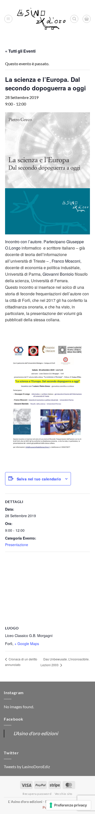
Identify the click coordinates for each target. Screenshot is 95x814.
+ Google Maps (26, 643)
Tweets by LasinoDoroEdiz (27, 766)
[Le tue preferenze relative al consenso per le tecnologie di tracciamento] (68, 805)
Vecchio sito (63, 794)
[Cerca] (74, 19)
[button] (8, 19)
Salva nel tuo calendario (39, 478)
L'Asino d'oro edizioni (35, 733)
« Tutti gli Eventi (20, 51)
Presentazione (16, 544)
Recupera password (37, 794)
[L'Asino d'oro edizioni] (41, 19)
